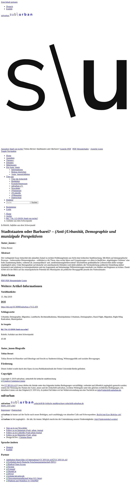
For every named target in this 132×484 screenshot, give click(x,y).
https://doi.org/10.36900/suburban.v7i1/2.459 (19, 307)
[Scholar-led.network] (15, 476)
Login (8, 209)
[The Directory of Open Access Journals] (10, 474)
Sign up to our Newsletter (16, 428)
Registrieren (11, 207)
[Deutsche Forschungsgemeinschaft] (31, 462)
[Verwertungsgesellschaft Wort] (24, 478)
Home (8, 156)
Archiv (9, 216)
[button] (65, 149)
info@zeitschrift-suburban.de (109, 390)
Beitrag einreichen (18, 172)
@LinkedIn (16, 193)
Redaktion (15, 181)
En (9, 9)
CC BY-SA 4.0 (10, 385)
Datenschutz (16, 197)
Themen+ (10, 160)
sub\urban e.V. (17, 186)
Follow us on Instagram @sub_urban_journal (24, 430)
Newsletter (15, 188)
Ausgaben (10, 158)
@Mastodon (16, 195)
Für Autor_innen (13, 167)
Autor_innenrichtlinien (20, 174)
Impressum (5, 410)
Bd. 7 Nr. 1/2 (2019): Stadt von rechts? (22, 218)
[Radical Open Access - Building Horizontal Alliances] (16, 464)
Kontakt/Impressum (19, 184)
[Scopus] (10, 467)
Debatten (10, 163)
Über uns (10, 177)
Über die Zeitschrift (19, 179)
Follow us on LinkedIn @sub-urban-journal (24, 433)
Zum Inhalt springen (9, 2)
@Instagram (16, 191)
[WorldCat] (11, 471)
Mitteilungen (11, 165)
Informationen (17, 170)
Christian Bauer (25, 437)
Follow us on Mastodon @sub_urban (21, 435)
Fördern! (9, 200)
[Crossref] (10, 469)
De (9, 6)
